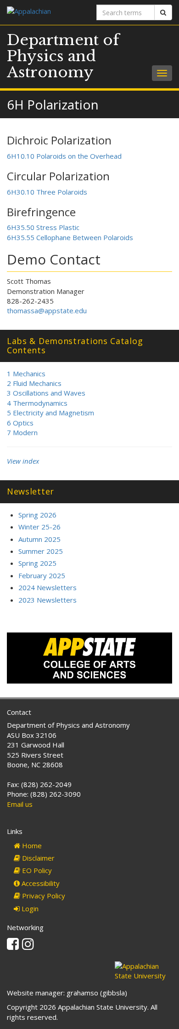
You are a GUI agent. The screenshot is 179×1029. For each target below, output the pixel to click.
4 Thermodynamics (37, 403)
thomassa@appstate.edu (47, 310)
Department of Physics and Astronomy (63, 56)
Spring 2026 (37, 514)
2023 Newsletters (47, 599)
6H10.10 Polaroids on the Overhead (64, 156)
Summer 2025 (40, 551)
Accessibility (40, 883)
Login (29, 908)
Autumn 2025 (39, 539)
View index (23, 461)
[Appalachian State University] (45, 12)
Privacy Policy (42, 895)
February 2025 (41, 575)
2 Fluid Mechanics (34, 383)
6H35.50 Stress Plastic (43, 227)
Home (31, 845)
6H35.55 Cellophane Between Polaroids (70, 237)
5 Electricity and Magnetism (50, 412)
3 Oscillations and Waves (46, 392)
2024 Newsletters (47, 587)
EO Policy (36, 870)
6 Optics (20, 422)
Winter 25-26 (39, 526)
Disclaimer (37, 857)
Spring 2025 (37, 563)
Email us (20, 804)
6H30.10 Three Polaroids (47, 191)
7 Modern (22, 432)
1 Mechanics (26, 373)
